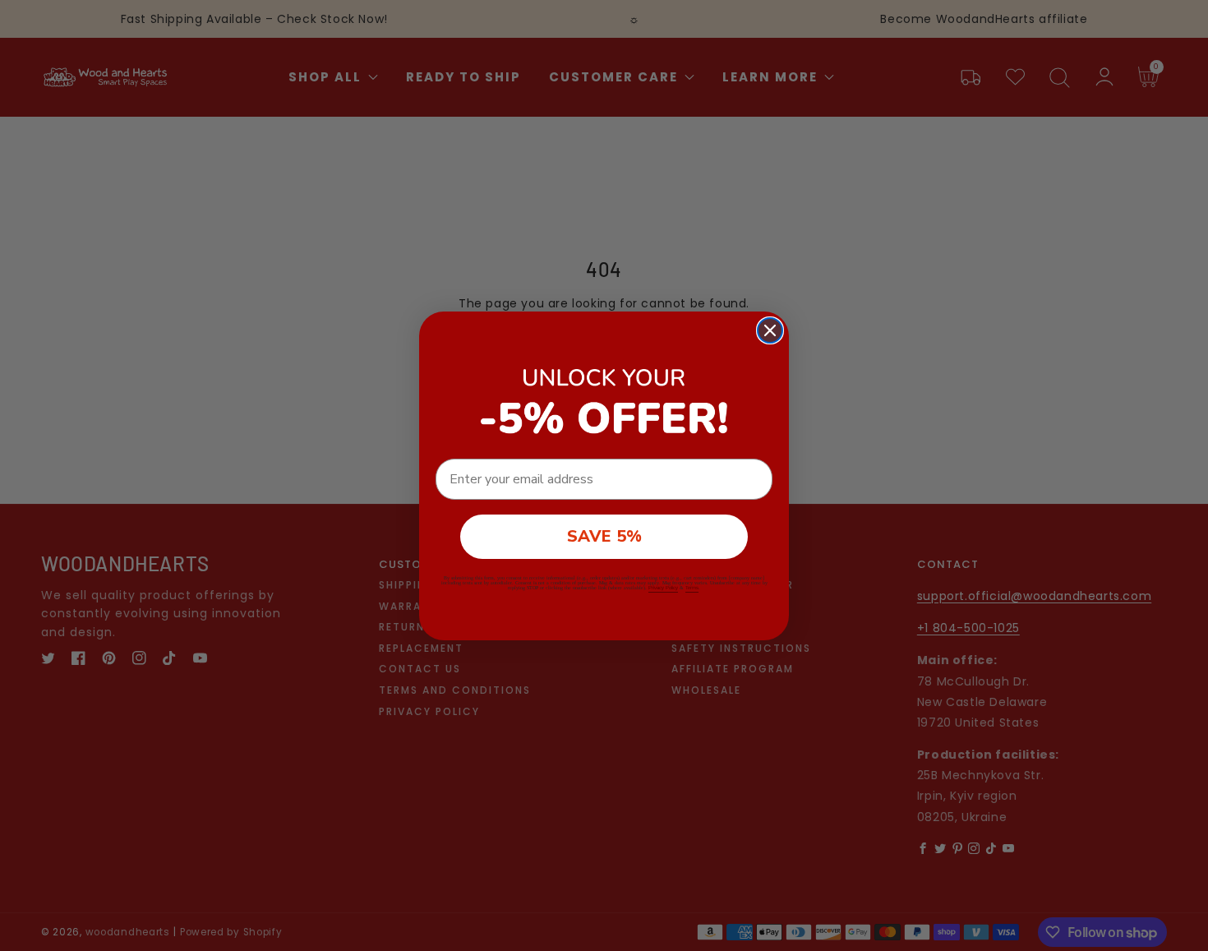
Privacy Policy (663, 587)
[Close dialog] (770, 330)
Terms (692, 587)
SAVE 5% (604, 536)
